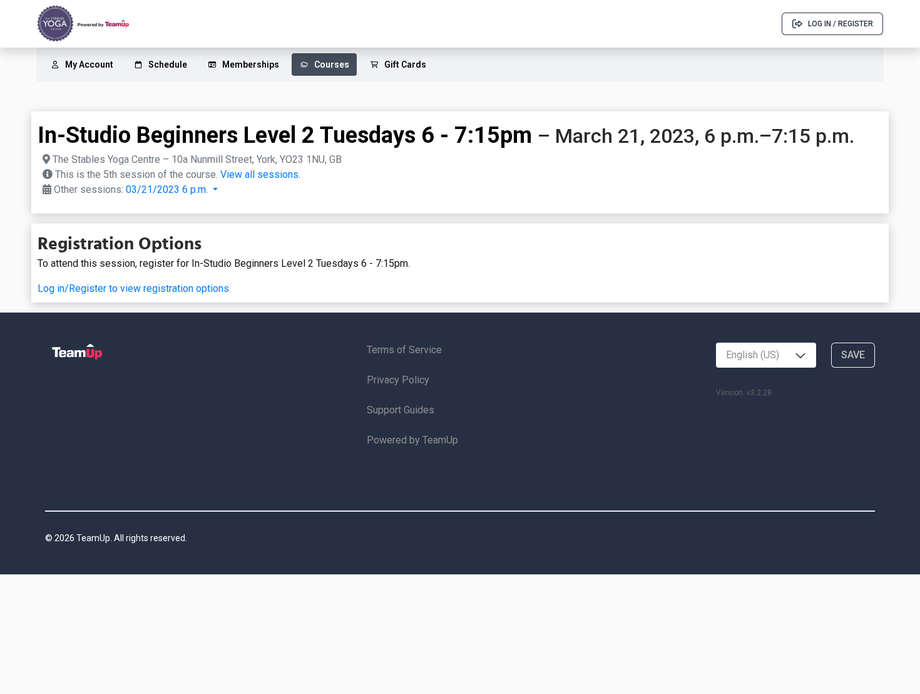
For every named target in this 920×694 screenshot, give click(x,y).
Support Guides (400, 410)
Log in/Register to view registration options (133, 288)
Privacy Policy (398, 380)
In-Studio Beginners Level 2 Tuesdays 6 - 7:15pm (285, 135)
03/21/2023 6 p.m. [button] (168, 189)
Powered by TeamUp (412, 440)
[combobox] (766, 355)
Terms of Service (404, 350)
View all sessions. (260, 174)
